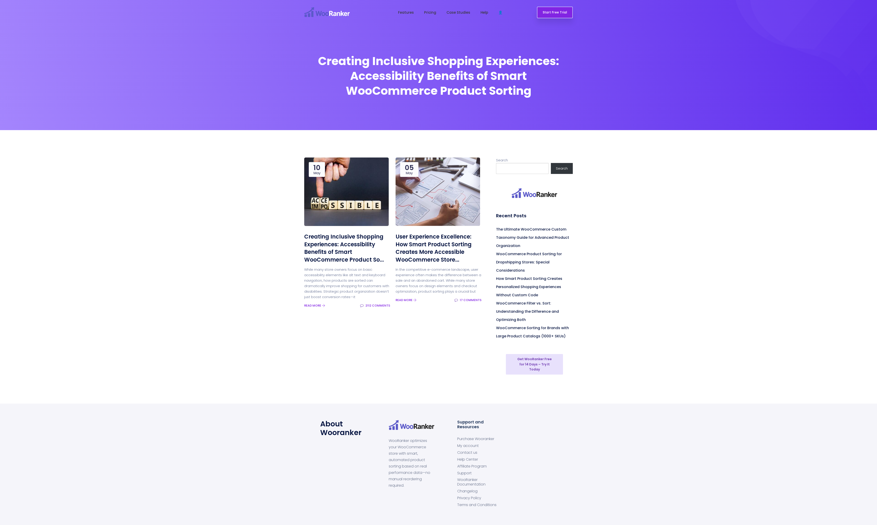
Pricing (430, 12)
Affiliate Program (472, 466)
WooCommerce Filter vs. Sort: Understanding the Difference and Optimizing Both (527, 311)
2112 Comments (377, 305)
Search (502, 160)
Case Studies (458, 12)
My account (468, 445)
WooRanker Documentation (471, 482)
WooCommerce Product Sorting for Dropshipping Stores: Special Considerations (529, 262)
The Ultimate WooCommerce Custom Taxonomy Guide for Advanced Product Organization (532, 237)
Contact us (467, 452)
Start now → (468, 4)
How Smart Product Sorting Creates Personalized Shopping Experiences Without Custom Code (529, 287)
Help (484, 12)
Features (406, 12)
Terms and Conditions (477, 505)
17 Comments (470, 300)
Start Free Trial (555, 12)
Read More (313, 305)
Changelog (467, 491)
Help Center (467, 459)
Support (464, 473)
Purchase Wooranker (475, 438)
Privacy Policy (469, 498)
